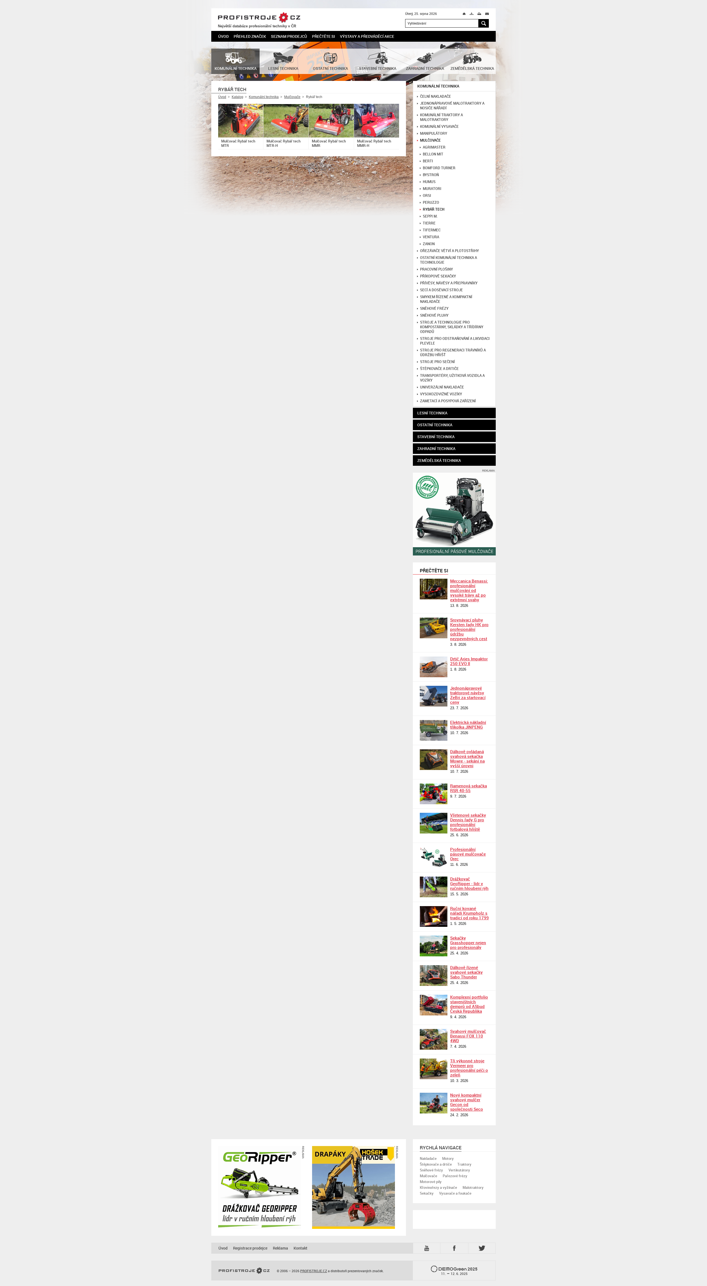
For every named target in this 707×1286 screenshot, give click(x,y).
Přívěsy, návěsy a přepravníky (449, 283)
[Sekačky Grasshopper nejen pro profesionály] (433, 946)
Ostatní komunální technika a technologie (448, 260)
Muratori (432, 188)
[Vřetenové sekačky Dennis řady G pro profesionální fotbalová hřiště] (433, 823)
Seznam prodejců (289, 36)
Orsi (427, 195)
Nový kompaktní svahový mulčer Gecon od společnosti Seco (466, 1102)
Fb (455, 1248)
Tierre (429, 223)
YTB (427, 1247)
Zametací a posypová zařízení (448, 401)
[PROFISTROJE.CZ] (244, 1270)
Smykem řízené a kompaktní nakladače (446, 299)
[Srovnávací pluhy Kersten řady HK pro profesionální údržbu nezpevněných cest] (433, 628)
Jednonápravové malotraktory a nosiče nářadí (452, 105)
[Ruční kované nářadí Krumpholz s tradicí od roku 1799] (433, 916)
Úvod (223, 36)
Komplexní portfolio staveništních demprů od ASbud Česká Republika (469, 1004)
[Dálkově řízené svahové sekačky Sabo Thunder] (433, 975)
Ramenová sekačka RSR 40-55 (468, 788)
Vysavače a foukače (455, 1193)
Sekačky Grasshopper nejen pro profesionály (468, 942)
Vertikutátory (459, 1170)
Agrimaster (434, 147)
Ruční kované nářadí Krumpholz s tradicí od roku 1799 (469, 913)
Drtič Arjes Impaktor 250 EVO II (469, 661)
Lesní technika (432, 413)
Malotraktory (473, 1187)
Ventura (431, 237)
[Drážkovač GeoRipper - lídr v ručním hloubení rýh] (433, 887)
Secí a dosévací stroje (441, 290)
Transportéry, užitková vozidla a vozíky (452, 378)
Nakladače (428, 1158)
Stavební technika (436, 436)
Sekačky (427, 1193)
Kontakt (300, 1248)
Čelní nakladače (435, 96)
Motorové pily (431, 1181)
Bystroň (431, 175)
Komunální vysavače (439, 126)
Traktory (464, 1164)
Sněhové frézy (434, 308)
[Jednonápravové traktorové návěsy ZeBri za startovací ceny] (433, 696)
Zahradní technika (436, 448)
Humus (429, 181)
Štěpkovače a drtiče (439, 368)
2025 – (459, 1271)
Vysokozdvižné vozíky (441, 394)
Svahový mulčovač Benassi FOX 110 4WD (468, 1035)
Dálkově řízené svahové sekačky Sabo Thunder (466, 972)
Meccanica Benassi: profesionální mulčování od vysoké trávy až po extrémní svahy (469, 590)
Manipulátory (433, 133)
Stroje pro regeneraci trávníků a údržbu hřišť (453, 352)
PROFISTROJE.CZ (259, 18)
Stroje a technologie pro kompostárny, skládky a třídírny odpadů (451, 327)
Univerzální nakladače (442, 387)
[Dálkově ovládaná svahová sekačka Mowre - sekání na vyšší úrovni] (433, 759)
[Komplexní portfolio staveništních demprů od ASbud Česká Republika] (433, 1005)
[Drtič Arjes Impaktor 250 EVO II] (433, 667)
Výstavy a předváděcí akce (367, 36)
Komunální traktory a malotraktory (441, 117)
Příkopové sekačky (438, 276)
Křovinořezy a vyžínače (438, 1187)
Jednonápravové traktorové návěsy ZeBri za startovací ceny (468, 695)
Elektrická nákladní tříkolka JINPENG (468, 724)
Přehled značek (250, 36)
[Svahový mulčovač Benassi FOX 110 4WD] (433, 1039)
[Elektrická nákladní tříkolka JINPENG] (433, 730)
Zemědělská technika (439, 460)
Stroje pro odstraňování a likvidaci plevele (455, 341)
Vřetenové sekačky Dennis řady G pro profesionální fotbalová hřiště (468, 822)
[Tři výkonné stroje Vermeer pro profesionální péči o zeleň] (433, 1069)
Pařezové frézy (455, 1175)
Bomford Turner (439, 168)
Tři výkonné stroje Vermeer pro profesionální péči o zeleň (469, 1068)
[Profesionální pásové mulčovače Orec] (433, 857)
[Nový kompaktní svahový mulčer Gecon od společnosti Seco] (433, 1103)
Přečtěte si (323, 36)
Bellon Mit (433, 154)
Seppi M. (430, 216)
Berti (428, 161)
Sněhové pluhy (434, 315)
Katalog (237, 97)
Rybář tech (433, 209)
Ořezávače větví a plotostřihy (449, 250)
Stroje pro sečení (437, 361)
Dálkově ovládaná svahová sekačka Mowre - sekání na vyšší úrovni (467, 758)
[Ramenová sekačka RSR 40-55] (433, 794)
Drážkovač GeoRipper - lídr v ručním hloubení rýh (469, 883)
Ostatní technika (434, 424)
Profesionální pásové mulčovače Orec (468, 853)
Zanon (429, 244)
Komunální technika (264, 97)
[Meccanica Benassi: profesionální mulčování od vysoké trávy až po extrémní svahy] (433, 589)
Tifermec (431, 230)
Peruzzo (431, 202)
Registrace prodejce (250, 1248)
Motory (448, 1158)
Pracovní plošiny (436, 269)
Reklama (280, 1248)
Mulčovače (292, 97)
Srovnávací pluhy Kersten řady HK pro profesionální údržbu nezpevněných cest (469, 629)
